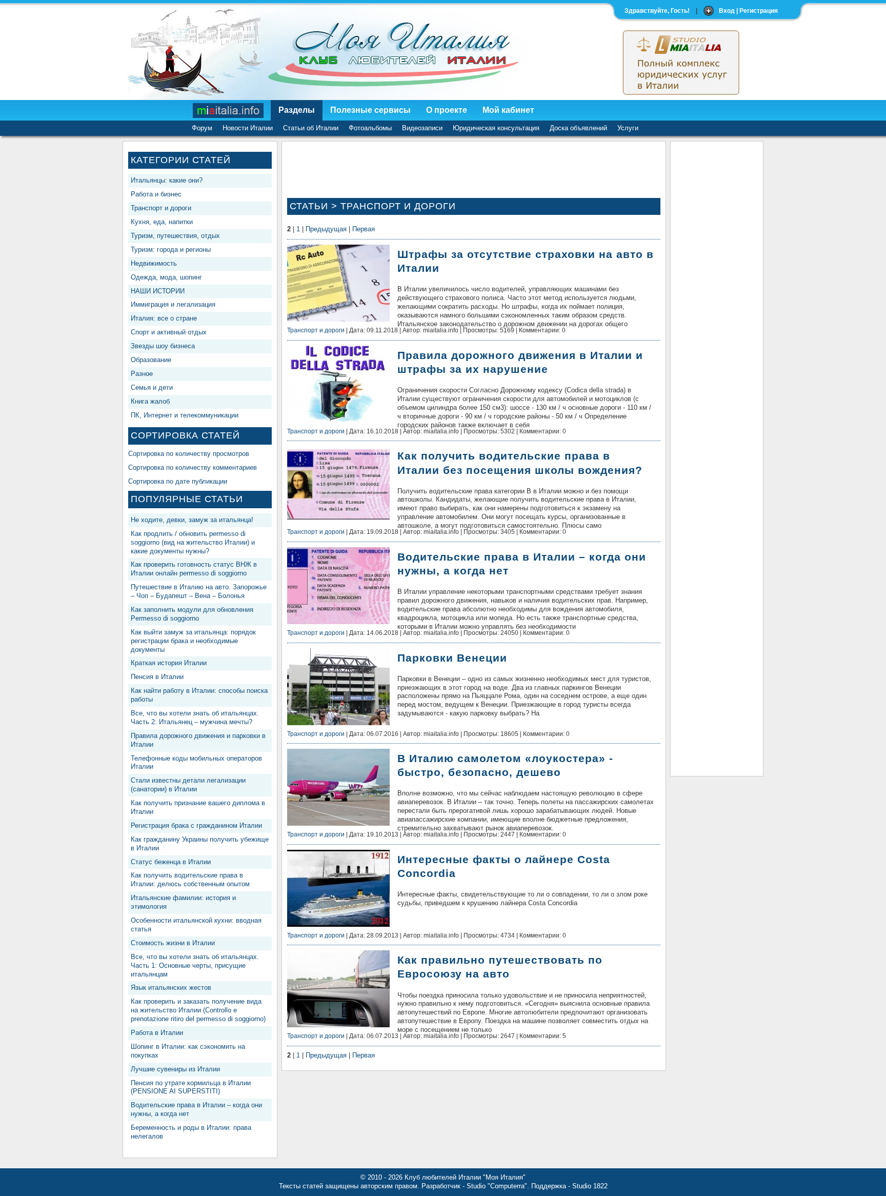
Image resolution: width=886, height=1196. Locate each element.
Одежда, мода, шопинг (166, 277)
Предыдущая (326, 229)
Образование (151, 360)
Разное (142, 373)
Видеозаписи (422, 128)
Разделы (296, 110)
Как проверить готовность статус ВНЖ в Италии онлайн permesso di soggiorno (194, 569)
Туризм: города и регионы (171, 249)
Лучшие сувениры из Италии (175, 1069)
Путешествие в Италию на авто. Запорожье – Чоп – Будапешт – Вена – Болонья (199, 591)
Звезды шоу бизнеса (163, 346)
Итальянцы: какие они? (167, 180)
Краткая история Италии (169, 663)
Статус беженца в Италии (171, 862)
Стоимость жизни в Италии (173, 943)
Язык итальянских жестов (171, 987)
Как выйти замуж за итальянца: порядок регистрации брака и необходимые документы (193, 640)
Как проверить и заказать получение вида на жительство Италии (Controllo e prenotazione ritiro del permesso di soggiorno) (198, 1010)
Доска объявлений (578, 128)
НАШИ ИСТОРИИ (158, 291)
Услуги (627, 128)
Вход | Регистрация (748, 10)
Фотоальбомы (370, 128)
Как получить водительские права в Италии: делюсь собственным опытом (190, 879)
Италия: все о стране (164, 318)
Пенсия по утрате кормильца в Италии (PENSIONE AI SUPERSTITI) (191, 1087)
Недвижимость (154, 263)
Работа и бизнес (156, 194)
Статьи (309, 206)
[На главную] (229, 110)
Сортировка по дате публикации (177, 481)
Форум (202, 128)
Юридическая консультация (496, 128)
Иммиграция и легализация (173, 304)
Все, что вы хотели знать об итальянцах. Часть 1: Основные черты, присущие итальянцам (195, 965)
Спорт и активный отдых (169, 332)
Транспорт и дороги (161, 208)
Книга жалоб (150, 401)
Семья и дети (152, 387)
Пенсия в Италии (157, 677)
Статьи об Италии (310, 128)
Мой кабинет (508, 110)
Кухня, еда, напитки (162, 222)
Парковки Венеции (452, 658)
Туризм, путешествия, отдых (175, 236)
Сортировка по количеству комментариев (192, 467)
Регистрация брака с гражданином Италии (196, 825)
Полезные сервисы (370, 110)
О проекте (446, 110)
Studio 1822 (590, 1186)
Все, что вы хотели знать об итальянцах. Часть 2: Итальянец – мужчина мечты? (195, 717)
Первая (363, 229)
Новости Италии (248, 128)
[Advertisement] (717, 300)
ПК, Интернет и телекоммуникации (184, 415)
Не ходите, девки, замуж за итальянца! (192, 520)
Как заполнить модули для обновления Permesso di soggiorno (192, 614)
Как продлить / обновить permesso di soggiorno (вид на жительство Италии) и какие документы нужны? (193, 542)
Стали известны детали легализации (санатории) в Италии (188, 784)
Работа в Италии (157, 1032)
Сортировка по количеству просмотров (188, 453)
